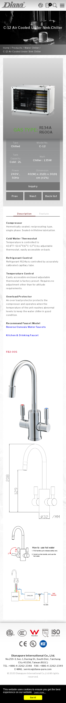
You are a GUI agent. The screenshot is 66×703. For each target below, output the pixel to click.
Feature (44, 213)
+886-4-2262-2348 (20, 665)
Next (33, 196)
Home (6, 47)
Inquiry (33, 186)
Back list (51, 196)
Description (24, 213)
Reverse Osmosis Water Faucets (26, 327)
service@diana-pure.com (38, 669)
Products (17, 47)
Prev (15, 196)
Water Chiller (31, 47)
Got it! (33, 697)
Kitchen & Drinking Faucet (22, 335)
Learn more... (40, 692)
